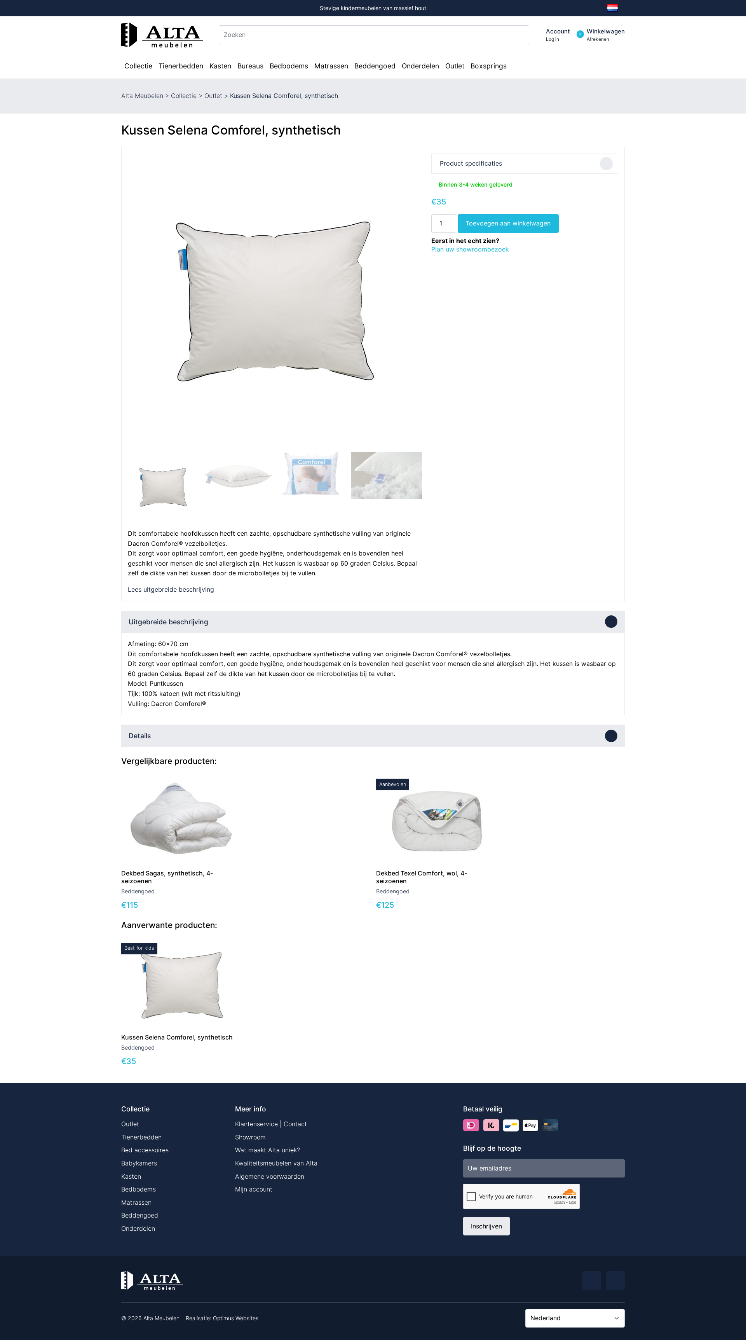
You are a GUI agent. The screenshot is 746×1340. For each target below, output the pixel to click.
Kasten (131, 1176)
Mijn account (253, 1189)
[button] (413, 300)
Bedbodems (138, 1189)
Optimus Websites (235, 1318)
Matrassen (136, 1202)
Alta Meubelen (142, 96)
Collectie (184, 96)
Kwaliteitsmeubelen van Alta (276, 1163)
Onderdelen (138, 1228)
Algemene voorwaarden (269, 1176)
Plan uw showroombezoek (470, 249)
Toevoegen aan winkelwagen (508, 223)
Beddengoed (139, 1215)
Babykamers (139, 1163)
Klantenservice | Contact (271, 1124)
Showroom (250, 1137)
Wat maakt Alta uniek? (267, 1150)
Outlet (213, 96)
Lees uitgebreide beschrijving (171, 589)
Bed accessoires (145, 1150)
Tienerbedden (141, 1137)
